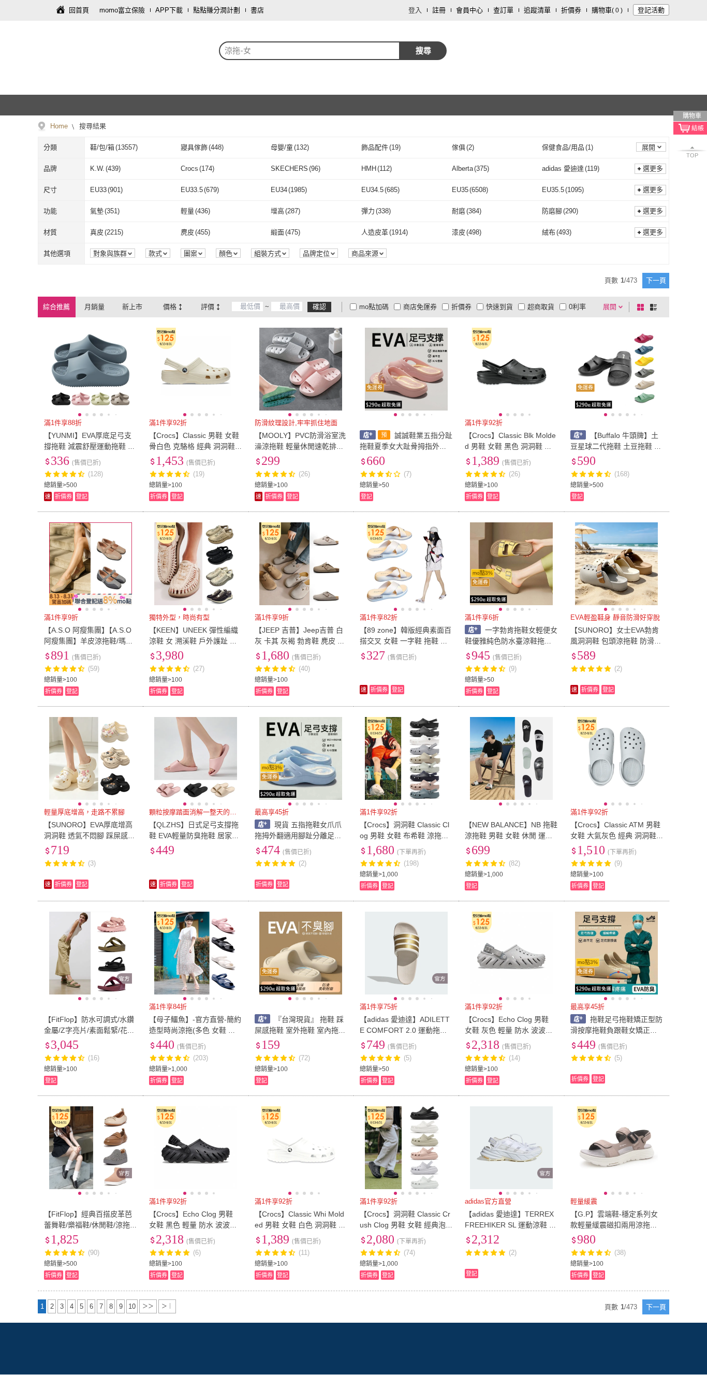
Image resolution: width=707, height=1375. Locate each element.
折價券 (571, 10)
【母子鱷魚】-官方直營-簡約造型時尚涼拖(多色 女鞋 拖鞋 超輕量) (195, 1030)
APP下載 (169, 10)
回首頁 (79, 10)
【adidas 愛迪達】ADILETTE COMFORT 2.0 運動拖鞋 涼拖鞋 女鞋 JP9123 (405, 1030)
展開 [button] (648, 147)
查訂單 (503, 10)
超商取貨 (540, 307)
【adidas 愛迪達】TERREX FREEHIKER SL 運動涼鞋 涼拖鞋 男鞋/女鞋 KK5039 (510, 1225)
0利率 (577, 307)
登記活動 (651, 10)
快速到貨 (499, 307)
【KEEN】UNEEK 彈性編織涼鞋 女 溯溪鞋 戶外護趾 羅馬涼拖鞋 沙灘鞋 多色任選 (193, 641)
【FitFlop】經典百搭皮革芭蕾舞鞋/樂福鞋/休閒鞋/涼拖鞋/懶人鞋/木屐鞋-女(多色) (88, 1225)
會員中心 (469, 10)
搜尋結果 (91, 126)
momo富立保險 (122, 10)
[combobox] (309, 50)
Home (59, 126)
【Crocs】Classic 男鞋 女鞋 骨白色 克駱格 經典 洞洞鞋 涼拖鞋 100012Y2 (194, 446)
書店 (257, 10)
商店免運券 (420, 307)
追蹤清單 (537, 10)
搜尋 (423, 50)
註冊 (439, 10)
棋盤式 (642, 307)
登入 (415, 10)
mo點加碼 (374, 307)
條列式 (655, 307)
